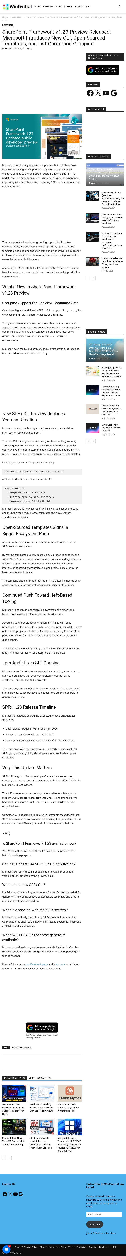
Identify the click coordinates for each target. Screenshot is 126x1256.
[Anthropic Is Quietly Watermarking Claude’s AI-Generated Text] (70, 1093)
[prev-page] (4, 1158)
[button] (120, 6)
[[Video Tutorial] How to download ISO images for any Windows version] (92, 261)
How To (79, 6)
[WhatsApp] (48, 104)
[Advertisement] (42, 77)
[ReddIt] (63, 104)
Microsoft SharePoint (21, 1047)
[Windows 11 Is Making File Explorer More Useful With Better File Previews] (42, 1093)
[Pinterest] (40, 104)
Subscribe (95, 1224)
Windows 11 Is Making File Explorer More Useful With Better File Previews (41, 1107)
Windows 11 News (52, 6)
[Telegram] (70, 104)
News (37, 6)
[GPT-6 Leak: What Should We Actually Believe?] (92, 428)
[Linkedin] (55, 104)
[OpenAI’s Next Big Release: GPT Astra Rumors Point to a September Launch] (92, 390)
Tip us (71, 1247)
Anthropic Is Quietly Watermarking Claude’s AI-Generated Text (68, 1107)
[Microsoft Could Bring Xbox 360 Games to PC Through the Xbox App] (14, 1127)
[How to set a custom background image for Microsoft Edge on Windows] (92, 218)
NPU (88, 6)
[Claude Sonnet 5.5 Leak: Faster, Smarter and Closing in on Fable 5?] (92, 409)
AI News (68, 6)
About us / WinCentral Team (53, 1247)
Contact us (81, 1247)
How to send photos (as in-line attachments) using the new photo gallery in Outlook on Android (113, 198)
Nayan (92, 183)
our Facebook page (37, 964)
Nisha (8, 48)
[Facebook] (25, 104)
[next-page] (10, 1158)
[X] (33, 104)
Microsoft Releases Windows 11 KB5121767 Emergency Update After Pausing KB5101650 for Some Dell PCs (69, 1144)
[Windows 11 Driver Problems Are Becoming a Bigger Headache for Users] (14, 1093)
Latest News (16, 17)
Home (5, 17)
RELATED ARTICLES (14, 1078)
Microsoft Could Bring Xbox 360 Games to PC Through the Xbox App (13, 1141)
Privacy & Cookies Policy (26, 1247)
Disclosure (104, 1247)
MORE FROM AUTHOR (40, 1078)
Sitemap (93, 1247)
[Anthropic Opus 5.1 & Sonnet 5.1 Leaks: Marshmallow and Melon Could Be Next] (92, 371)
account (60, 964)
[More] (78, 104)
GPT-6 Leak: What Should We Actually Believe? (111, 428)
